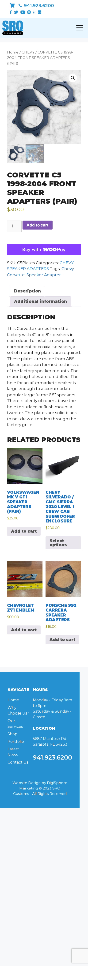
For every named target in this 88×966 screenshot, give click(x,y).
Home (13, 52)
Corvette (16, 274)
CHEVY (28, 52)
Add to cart (38, 225)
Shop (12, 734)
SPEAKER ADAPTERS (28, 268)
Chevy (67, 268)
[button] (73, 78)
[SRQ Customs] (12, 28)
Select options (58, 542)
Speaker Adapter (44, 274)
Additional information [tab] (40, 301)
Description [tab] (27, 291)
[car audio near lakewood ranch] (12, 5)
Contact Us (18, 762)
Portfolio (16, 741)
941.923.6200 (38, 5)
